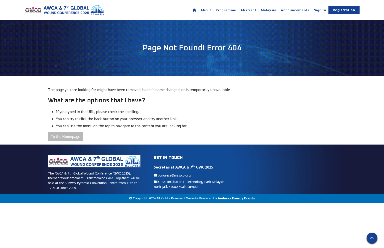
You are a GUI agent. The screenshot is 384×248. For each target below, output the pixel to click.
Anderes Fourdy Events (236, 198)
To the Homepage (65, 136)
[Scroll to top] (372, 238)
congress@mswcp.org (174, 175)
